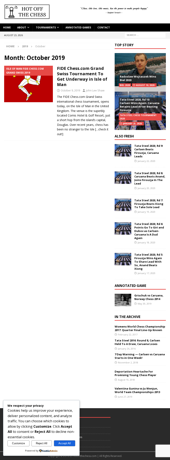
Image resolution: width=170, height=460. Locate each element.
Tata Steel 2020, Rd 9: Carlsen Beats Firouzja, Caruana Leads (148, 151)
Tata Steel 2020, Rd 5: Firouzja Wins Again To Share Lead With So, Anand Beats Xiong (148, 262)
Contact (103, 27)
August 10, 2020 (145, 85)
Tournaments (46, 27)
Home (7, 27)
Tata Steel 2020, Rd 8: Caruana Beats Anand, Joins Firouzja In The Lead (149, 178)
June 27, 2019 (125, 396)
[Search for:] (145, 35)
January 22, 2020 (146, 161)
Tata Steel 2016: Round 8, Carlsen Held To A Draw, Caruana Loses (137, 342)
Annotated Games (78, 27)
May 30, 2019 (145, 303)
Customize (18, 443)
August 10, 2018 (126, 379)
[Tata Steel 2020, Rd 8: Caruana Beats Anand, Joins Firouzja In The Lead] (123, 177)
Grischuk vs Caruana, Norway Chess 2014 (148, 297)
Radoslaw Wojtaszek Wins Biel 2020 (138, 78)
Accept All (64, 443)
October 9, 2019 (70, 90)
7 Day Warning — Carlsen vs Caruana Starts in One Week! (140, 356)
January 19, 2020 (146, 211)
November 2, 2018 (128, 362)
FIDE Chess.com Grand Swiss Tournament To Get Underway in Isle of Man (82, 76)
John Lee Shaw (95, 90)
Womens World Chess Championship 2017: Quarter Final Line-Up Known (140, 328)
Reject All (41, 443)
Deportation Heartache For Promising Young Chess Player (135, 373)
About (21, 27)
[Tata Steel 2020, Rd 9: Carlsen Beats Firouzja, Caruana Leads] (123, 150)
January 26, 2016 (127, 348)
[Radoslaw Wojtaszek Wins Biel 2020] (140, 72)
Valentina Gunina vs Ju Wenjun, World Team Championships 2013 (137, 390)
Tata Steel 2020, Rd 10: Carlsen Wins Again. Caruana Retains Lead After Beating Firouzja (139, 105)
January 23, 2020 (132, 123)
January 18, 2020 (146, 242)
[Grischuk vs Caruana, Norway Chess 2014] (123, 300)
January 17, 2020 (146, 273)
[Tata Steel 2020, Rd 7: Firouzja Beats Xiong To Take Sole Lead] (123, 205)
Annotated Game (130, 285)
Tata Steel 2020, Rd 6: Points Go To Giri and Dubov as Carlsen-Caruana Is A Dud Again (149, 231)
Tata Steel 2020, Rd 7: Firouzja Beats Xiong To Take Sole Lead (148, 203)
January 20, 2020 (146, 188)
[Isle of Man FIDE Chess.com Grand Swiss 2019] (28, 84)
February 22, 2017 (127, 334)
